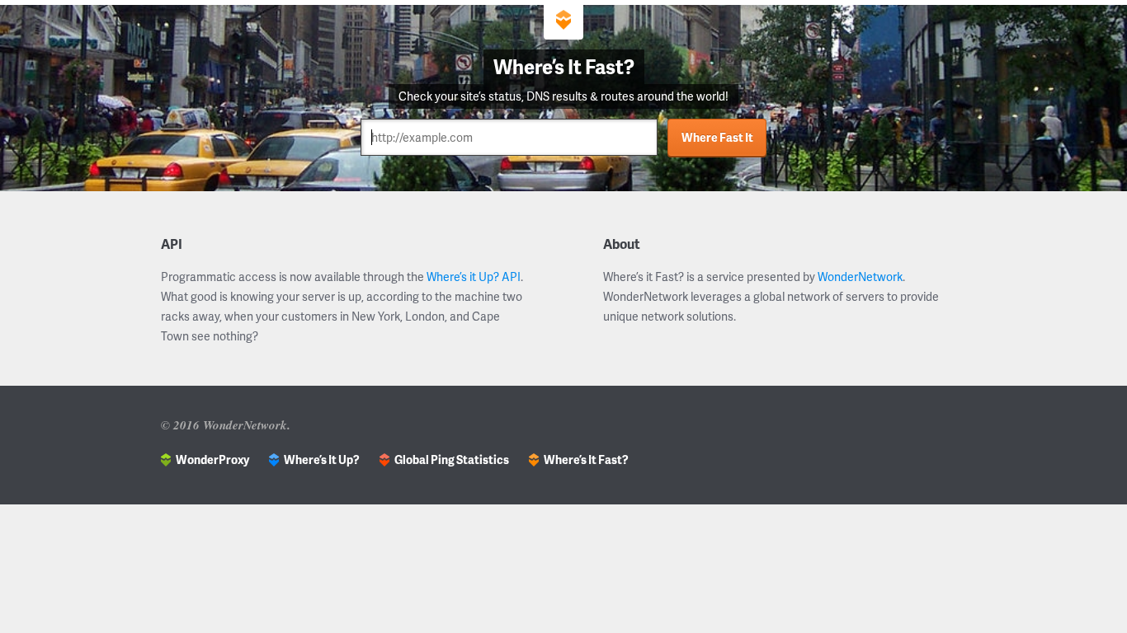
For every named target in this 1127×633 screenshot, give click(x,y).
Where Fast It (717, 137)
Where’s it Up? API (474, 276)
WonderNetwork (860, 276)
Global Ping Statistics (451, 459)
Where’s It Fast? (586, 459)
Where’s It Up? (322, 459)
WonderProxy (212, 459)
